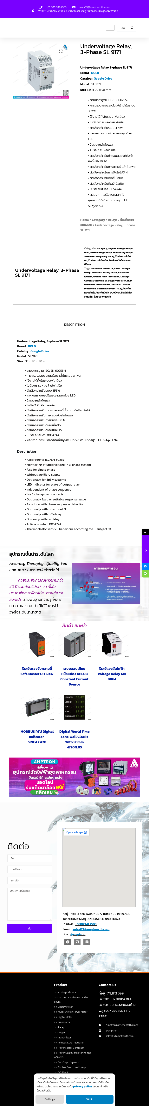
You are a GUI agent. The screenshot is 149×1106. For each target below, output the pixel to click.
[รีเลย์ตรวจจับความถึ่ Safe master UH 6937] (37, 644)
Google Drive (103, 78)
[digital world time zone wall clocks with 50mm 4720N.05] (74, 707)
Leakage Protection (115, 280)
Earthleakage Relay (101, 252)
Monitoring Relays (123, 252)
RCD (129, 280)
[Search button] (132, 28)
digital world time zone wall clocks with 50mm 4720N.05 (74, 739)
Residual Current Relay (109, 288)
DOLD (95, 72)
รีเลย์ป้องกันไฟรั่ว (102, 297)
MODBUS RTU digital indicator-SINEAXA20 (37, 737)
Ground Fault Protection (106, 276)
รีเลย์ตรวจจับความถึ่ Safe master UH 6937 (37, 671)
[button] (61, 51)
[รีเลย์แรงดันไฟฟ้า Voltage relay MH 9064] (112, 644)
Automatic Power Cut (102, 268)
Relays (112, 219)
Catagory (98, 219)
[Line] (77, 942)
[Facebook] (67, 942)
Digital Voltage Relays (120, 248)
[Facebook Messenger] (145, 566)
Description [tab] (74, 324)
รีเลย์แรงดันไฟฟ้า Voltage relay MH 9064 (112, 674)
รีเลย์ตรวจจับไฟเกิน (98, 260)
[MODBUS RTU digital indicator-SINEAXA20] (37, 707)
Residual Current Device (97, 284)
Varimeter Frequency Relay (99, 256)
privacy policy (82, 1087)
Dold (86, 252)
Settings (50, 1099)
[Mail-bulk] (86, 942)
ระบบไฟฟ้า (115, 292)
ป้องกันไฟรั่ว (102, 292)
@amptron (77, 934)
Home (84, 219)
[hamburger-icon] (110, 28)
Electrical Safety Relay (104, 272)
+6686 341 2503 (86, 924)
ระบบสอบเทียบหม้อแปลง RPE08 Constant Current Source (74, 676)
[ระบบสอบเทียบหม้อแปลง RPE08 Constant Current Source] (74, 644)
